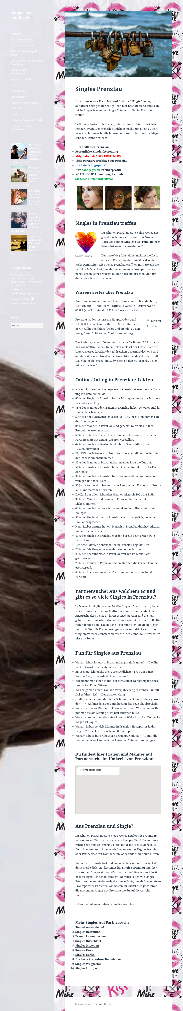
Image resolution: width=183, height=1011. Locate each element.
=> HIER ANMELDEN (22, 45)
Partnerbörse (34, 281)
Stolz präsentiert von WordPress (93, 1004)
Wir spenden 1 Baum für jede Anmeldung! (27, 62)
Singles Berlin (85, 955)
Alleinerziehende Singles (24, 102)
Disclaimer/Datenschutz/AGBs (27, 120)
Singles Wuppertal (88, 964)
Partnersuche (19, 289)
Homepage (17, 33)
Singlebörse (18, 293)
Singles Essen (84, 950)
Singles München (87, 945)
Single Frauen (18, 90)
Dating (17, 275)
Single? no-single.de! (21, 15)
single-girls (17, 108)
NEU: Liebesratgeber (22, 39)
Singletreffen (16, 303)
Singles (30, 298)
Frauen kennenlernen (90, 936)
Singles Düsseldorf (88, 941)
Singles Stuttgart (87, 968)
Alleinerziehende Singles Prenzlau (112, 904)
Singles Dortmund (88, 932)
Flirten (22, 275)
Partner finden (19, 285)
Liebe (32, 278)
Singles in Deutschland (23, 79)
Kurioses (15, 85)
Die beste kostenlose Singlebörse (22, 128)
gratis (28, 275)
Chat (12, 275)
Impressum (17, 114)
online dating (18, 281)
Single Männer (19, 96)
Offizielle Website (123, 306)
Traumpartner (29, 303)
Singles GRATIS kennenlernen (19, 71)
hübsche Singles (20, 278)
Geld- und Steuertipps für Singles (25, 53)
